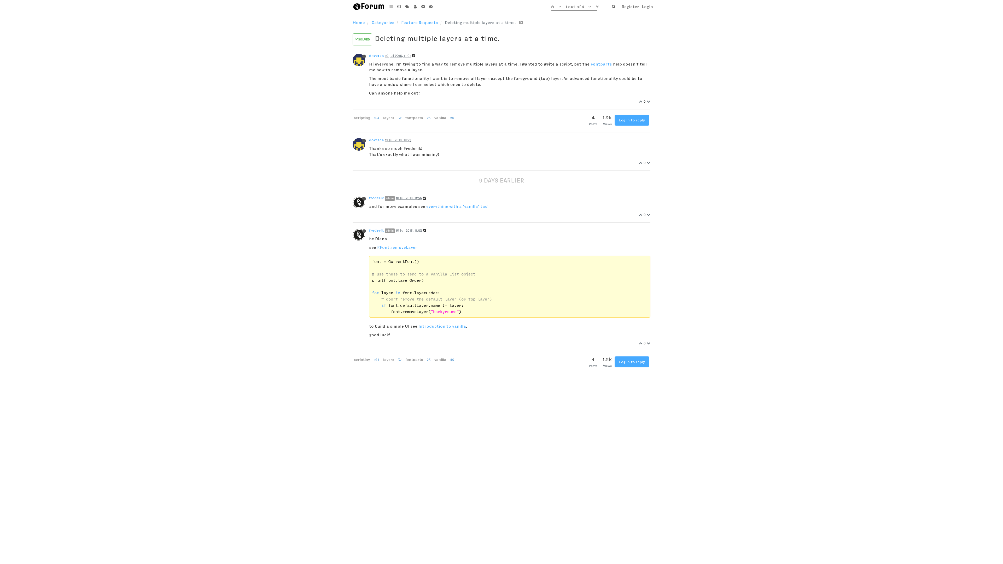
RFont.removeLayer (397, 247)
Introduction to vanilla (442, 326)
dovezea (376, 55)
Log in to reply (632, 120)
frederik (376, 198)
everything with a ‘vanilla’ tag (456, 206)
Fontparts (601, 64)
